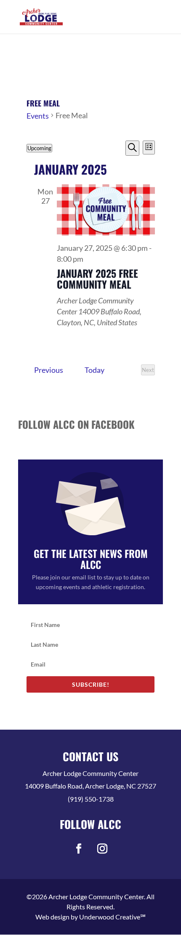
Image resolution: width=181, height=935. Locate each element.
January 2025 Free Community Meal (97, 279)
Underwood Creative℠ (112, 917)
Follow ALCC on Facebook (76, 424)
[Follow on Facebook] (79, 849)
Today (94, 370)
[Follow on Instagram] (102, 849)
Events (38, 115)
